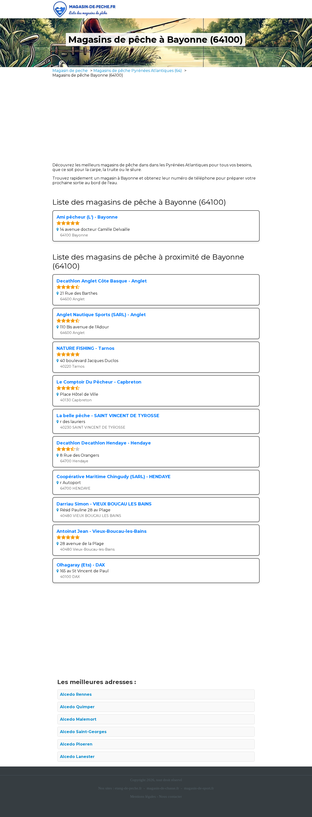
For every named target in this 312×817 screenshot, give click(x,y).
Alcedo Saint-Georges (83, 731)
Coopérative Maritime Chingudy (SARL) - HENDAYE (114, 476)
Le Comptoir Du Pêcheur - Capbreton (99, 381)
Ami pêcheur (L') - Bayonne (87, 217)
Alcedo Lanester (77, 756)
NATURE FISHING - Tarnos (85, 348)
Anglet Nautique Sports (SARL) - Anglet (101, 314)
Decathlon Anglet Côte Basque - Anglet (102, 280)
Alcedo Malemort (78, 719)
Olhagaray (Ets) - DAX (81, 564)
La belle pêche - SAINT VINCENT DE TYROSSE (108, 415)
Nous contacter (170, 796)
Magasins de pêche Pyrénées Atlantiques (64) (137, 70)
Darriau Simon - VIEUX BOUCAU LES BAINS (104, 503)
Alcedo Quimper (77, 707)
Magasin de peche (70, 70)
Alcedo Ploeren (76, 744)
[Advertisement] (156, 120)
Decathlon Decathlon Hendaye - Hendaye (104, 442)
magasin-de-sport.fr (199, 788)
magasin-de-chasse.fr (163, 788)
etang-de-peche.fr (128, 788)
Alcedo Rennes (76, 694)
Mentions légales (143, 796)
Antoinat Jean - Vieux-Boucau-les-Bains (101, 531)
